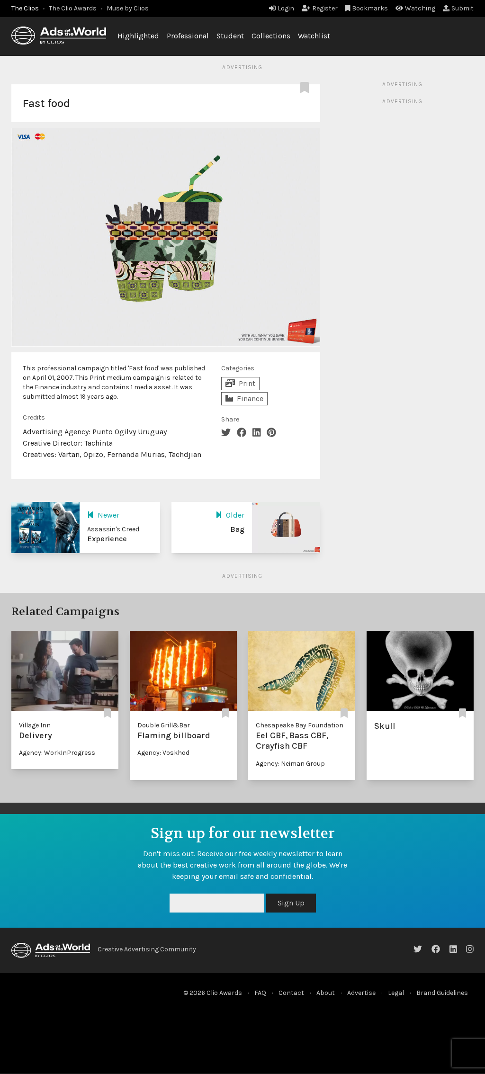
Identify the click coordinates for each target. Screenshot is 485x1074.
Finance (250, 398)
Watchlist (314, 35)
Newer (108, 514)
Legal (396, 993)
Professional (188, 35)
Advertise (361, 993)
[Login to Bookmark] (306, 88)
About (325, 993)
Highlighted (138, 35)
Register (325, 8)
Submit (462, 8)
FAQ (260, 993)
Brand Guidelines (442, 993)
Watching (420, 8)
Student (230, 35)
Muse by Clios (128, 8)
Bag (237, 529)
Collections (270, 35)
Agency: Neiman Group (290, 764)
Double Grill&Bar (163, 725)
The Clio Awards (73, 8)
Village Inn (35, 725)
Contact (291, 993)
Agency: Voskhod (163, 753)
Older (235, 514)
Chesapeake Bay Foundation (299, 725)
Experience (107, 538)
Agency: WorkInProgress (57, 753)
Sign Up (291, 902)
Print (247, 383)
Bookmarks (370, 8)
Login (286, 8)
